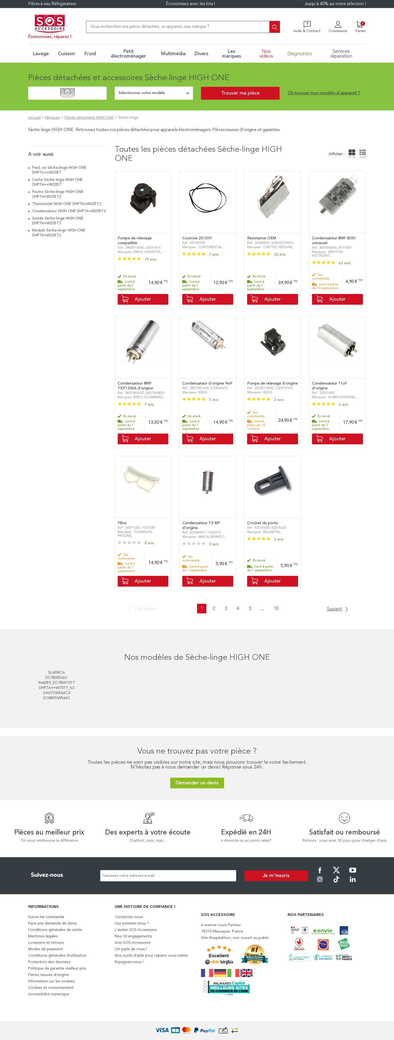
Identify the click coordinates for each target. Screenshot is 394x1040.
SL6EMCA (56, 672)
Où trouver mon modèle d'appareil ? (324, 93)
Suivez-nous (47, 875)
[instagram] (319, 883)
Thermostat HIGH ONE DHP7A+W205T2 (66, 204)
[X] (336, 874)
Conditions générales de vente (55, 930)
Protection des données (49, 962)
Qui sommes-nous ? (132, 923)
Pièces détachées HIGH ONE (89, 118)
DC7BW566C (56, 678)
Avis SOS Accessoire (133, 943)
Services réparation (341, 54)
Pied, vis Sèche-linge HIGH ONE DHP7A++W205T (59, 170)
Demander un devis (197, 783)
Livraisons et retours (46, 943)
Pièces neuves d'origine (48, 975)
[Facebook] (319, 874)
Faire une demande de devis (52, 923)
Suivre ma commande (46, 917)
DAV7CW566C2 (56, 693)
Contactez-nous (129, 917)
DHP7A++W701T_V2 (57, 688)
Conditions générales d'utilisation (57, 955)
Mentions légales (43, 936)
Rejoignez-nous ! (129, 962)
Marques (52, 118)
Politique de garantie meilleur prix (57, 968)
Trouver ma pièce (240, 93)
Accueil (34, 118)
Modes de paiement (45, 949)
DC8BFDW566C (56, 698)
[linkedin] (352, 883)
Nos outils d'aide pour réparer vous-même (151, 955)
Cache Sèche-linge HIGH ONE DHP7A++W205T (57, 182)
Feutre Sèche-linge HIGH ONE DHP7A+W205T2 (57, 194)
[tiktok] (336, 883)
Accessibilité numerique (48, 994)
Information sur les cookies (51, 981)
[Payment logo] (197, 1030)
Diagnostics (299, 53)
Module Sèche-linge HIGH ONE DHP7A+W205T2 (58, 233)
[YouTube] (352, 874)
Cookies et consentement (50, 988)
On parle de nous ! (131, 949)
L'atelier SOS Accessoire (136, 930)
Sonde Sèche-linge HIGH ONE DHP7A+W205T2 (57, 221)
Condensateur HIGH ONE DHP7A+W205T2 (69, 211)
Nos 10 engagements (133, 936)
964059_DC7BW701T (56, 683)
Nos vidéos (266, 54)
